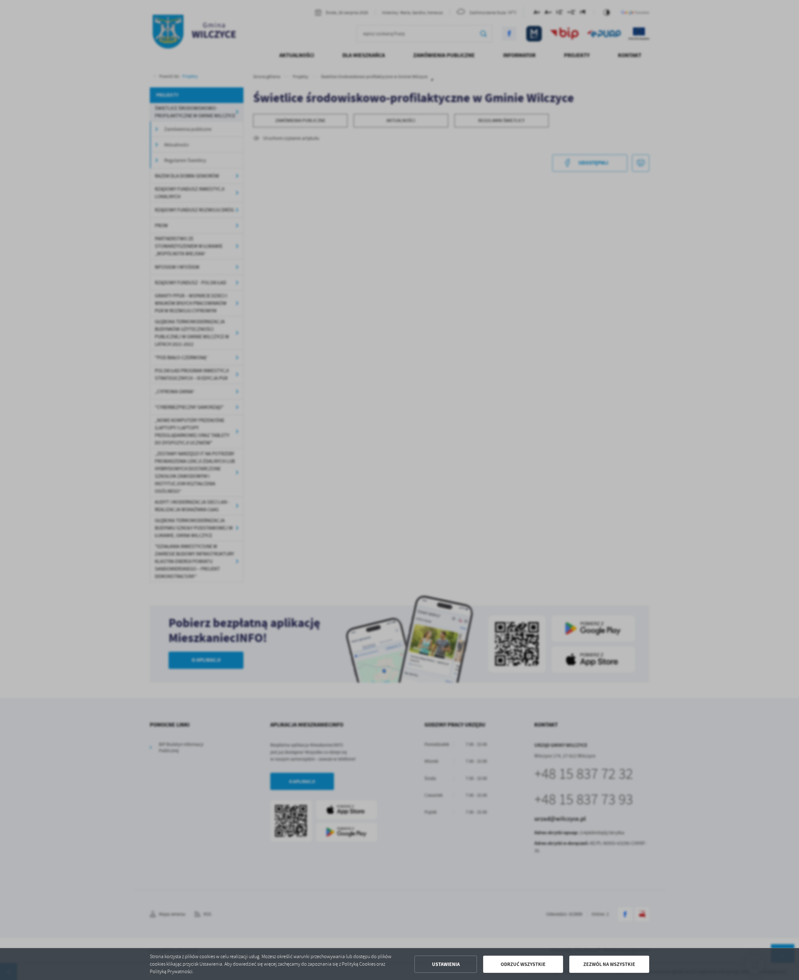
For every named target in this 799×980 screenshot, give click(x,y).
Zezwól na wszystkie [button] (609, 964)
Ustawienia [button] (446, 964)
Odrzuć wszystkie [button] (523, 964)
